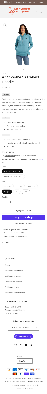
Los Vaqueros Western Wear (21, 378)
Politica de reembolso (14, 271)
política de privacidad (14, 276)
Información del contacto (15, 293)
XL (18, 192)
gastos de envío (10, 155)
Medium (33, 186)
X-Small (9, 186)
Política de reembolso (19, 381)
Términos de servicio (13, 282)
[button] (4, 11)
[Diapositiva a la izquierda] (18, 69)
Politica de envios (12, 287)
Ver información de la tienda (16, 236)
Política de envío (33, 385)
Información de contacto (25, 389)
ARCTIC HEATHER (12, 171)
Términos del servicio (18, 385)
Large (6, 192)
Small (21, 186)
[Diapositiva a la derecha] (28, 69)
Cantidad (5, 197)
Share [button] (7, 243)
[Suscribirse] (36, 328)
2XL (25, 192)
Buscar (8, 265)
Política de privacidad (35, 381)
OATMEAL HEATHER (14, 177)
